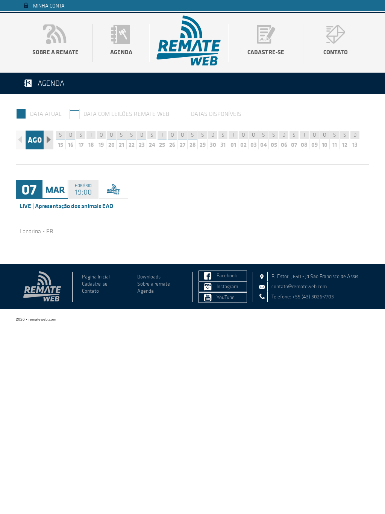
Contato (335, 52)
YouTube (226, 297)
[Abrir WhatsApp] (366, 495)
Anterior (20, 140)
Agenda (121, 52)
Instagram (227, 286)
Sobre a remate (55, 52)
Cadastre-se (265, 52)
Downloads (149, 277)
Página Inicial (96, 277)
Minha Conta (49, 6)
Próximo (48, 140)
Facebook (227, 275)
